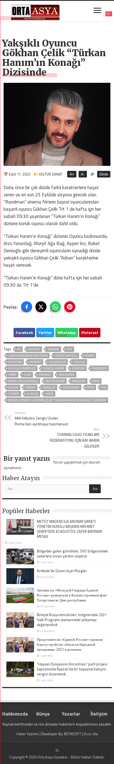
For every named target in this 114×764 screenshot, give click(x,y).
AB (19, 349)
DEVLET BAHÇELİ (66, 355)
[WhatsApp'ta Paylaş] (55, 306)
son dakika (71, 387)
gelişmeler (57, 362)
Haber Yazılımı (27, 734)
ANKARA (53, 349)
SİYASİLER (49, 387)
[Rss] (57, 750)
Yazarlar (71, 713)
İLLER (27, 374)
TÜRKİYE (13, 394)
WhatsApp (67, 332)
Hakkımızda (15, 713)
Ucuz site (91, 734)
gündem (78, 368)
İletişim (98, 713)
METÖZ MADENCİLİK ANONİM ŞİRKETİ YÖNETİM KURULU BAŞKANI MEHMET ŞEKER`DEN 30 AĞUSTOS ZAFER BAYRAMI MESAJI (69, 529)
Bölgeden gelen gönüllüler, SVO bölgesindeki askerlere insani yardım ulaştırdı (72, 553)
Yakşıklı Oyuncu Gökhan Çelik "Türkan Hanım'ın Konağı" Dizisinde (57, 400)
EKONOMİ (15, 362)
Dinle (103, 174)
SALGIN (13, 387)
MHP (96, 381)
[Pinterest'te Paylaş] (69, 306)
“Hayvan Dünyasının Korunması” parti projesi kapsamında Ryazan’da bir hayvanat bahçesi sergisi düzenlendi (72, 669)
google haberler (21, 368)
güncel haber (53, 368)
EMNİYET (35, 362)
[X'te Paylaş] (40, 306)
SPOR (90, 387)
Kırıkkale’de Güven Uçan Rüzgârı (62, 570)
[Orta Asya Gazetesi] (35, 11)
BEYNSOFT (72, 734)
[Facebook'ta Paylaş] (26, 306)
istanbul (44, 374)
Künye (43, 713)
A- (83, 174)
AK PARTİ (34, 349)
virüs (49, 394)
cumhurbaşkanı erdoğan (28, 355)
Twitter (45, 332)
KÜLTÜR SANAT (55, 381)
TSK (104, 387)
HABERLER (99, 368)
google (79, 362)
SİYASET (30, 387)
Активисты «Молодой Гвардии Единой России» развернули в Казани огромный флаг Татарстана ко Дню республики (72, 595)
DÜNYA (89, 355)
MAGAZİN (79, 381)
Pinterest (89, 332)
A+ (71, 174)
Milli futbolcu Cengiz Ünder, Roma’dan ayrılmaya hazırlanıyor (42, 418)
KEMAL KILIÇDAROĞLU (23, 381)
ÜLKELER (32, 394)
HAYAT (12, 374)
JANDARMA (66, 374)
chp (69, 349)
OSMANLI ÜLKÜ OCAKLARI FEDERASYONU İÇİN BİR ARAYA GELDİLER (74, 438)
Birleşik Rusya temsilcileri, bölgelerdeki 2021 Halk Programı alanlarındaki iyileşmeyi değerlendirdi (72, 619)
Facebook (24, 332)
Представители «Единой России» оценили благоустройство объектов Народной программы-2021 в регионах (70, 644)
